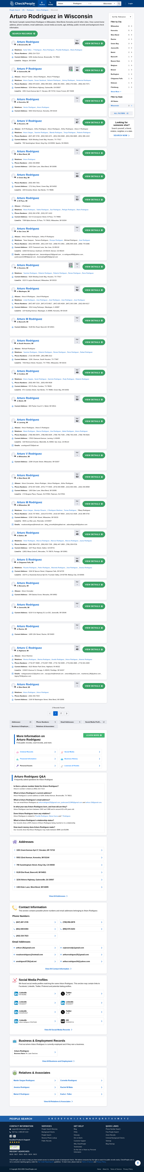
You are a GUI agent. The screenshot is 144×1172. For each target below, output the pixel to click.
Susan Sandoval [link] (40, 80)
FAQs (76, 1132)
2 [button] (61, 713)
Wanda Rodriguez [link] (56, 132)
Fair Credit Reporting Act (46, 1162)
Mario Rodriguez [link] (82, 210)
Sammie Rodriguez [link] (54, 379)
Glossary (77, 1135)
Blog (75, 1129)
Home (99, 1169)
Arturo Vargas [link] (28, 132)
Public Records (47, 1141)
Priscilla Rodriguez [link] (62, 50)
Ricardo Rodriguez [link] (30, 567)
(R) (23, 10)
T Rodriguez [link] (37, 50)
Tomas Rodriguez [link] (70, 510)
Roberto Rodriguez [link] (83, 132)
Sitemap (108, 1141)
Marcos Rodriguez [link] (43, 541)
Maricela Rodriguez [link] (58, 567)
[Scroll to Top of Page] (138, 1163)
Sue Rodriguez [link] (55, 210)
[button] (50, 713)
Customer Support (80, 1141)
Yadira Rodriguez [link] (42, 210)
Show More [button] (115, 91)
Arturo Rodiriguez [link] (81, 431)
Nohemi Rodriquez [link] (54, 80)
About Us (106, 1169)
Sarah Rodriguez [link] (40, 379)
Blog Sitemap (110, 1144)
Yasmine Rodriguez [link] (41, 132)
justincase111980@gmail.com (71, 802)
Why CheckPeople (80, 1144)
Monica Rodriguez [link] (29, 659)
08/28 (11, 1154)
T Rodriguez (66, 816)
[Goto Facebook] (11, 1136)
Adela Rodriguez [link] (68, 431)
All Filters (119, 113)
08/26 (21, 1154)
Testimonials (78, 1147)
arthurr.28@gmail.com (94, 802)
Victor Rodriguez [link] (29, 541)
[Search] (119, 3)
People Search (15, 10)
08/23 (35, 1154)
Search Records (22, 33)
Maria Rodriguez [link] (76, 50)
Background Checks (48, 1132)
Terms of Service (87, 1162)
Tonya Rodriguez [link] (70, 132)
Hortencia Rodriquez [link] (83, 80)
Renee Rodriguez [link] (59, 352)
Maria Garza (53, 816)
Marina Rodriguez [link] (44, 659)
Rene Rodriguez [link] (49, 50)
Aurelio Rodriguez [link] (58, 659)
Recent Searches (19, 1151)
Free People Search (112, 1132)
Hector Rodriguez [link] (29, 107)
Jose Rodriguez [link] (84, 240)
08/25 (25, 1154)
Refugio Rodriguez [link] (68, 210)
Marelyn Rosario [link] (40, 510)
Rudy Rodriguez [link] (68, 379)
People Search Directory (49, 1129)
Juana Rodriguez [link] (86, 541)
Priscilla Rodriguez (41, 816)
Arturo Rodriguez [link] (43, 107)
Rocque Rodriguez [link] (56, 240)
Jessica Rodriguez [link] (85, 567)
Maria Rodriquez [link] (29, 210)
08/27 (16, 1154)
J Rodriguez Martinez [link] (55, 510)
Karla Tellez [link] (27, 50)
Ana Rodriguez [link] (55, 431)
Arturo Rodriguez (42, 10)
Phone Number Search (113, 1129)
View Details (92, 43)
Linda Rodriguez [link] (29, 300)
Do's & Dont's (78, 1138)
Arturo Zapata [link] (28, 80)
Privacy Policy (101, 1162)
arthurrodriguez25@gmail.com (49, 802)
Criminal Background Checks (115, 1138)
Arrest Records (111, 1135)
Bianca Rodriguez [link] (42, 431)
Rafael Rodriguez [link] (86, 352)
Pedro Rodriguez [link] (44, 567)
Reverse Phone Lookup (49, 1138)
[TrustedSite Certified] (15, 1147)
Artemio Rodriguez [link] (85, 659)
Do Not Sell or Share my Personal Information (85, 1151)
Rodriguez (30, 10)
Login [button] (130, 3)
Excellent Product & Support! (20, 1140)
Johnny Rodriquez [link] (68, 80)
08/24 (30, 1154)
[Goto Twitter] (14, 1136)
